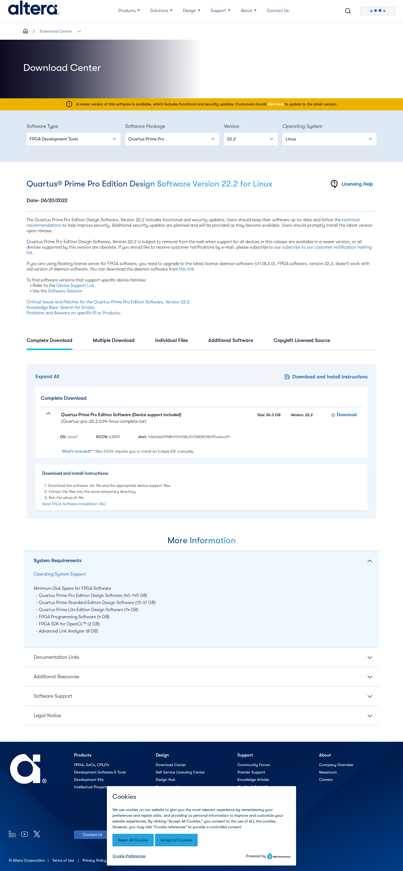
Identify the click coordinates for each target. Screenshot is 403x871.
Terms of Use (63, 860)
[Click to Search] (347, 11)
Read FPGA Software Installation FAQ (74, 504)
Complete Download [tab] (49, 340)
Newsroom (328, 772)
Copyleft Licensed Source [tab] (302, 340)
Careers (326, 779)
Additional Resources (56, 676)
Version (231, 126)
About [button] (246, 10)
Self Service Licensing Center (180, 772)
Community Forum (253, 765)
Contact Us (92, 834)
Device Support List (75, 285)
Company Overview (336, 765)
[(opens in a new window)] (12, 833)
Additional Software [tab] (230, 340)
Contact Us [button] (278, 10)
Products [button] (127, 10)
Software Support (53, 696)
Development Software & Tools (100, 772)
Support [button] (218, 10)
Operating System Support (60, 574)
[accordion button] (46, 418)
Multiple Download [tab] (114, 340)
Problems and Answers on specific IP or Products (73, 313)
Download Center (56, 31)
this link (186, 269)
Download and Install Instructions (330, 377)
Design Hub (165, 779)
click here (275, 104)
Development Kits (89, 779)
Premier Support (251, 772)
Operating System (302, 126)
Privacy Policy (95, 860)
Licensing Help (357, 184)
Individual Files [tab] (171, 340)
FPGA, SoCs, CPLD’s (91, 765)
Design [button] (189, 10)
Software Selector (65, 291)
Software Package (145, 126)
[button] (79, 31)
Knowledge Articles (253, 779)
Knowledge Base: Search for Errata (60, 307)
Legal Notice (47, 715)
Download (347, 414)
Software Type (42, 126)
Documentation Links (56, 657)
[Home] (33, 11)
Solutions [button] (159, 10)
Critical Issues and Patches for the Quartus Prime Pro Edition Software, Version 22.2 (108, 302)
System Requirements (57, 560)
